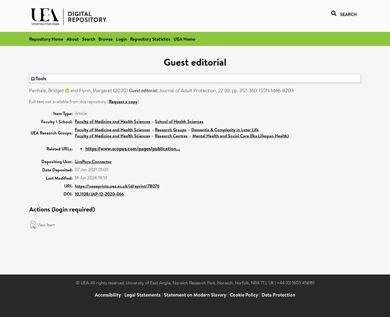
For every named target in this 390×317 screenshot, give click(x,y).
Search (88, 39)
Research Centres (171, 136)
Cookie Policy (244, 294)
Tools (40, 78)
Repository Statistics (150, 39)
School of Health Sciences (179, 121)
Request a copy (123, 101)
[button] (33, 225)
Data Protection (278, 294)
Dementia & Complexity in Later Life (225, 130)
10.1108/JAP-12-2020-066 (99, 194)
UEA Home (184, 39)
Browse (105, 39)
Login (121, 39)
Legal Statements (142, 294)
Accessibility (108, 294)
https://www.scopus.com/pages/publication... (132, 148)
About (73, 39)
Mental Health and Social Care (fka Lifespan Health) (240, 136)
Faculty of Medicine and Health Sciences (112, 121)
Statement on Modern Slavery (195, 294)
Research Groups (171, 130)
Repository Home (46, 39)
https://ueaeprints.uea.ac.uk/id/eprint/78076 (117, 186)
